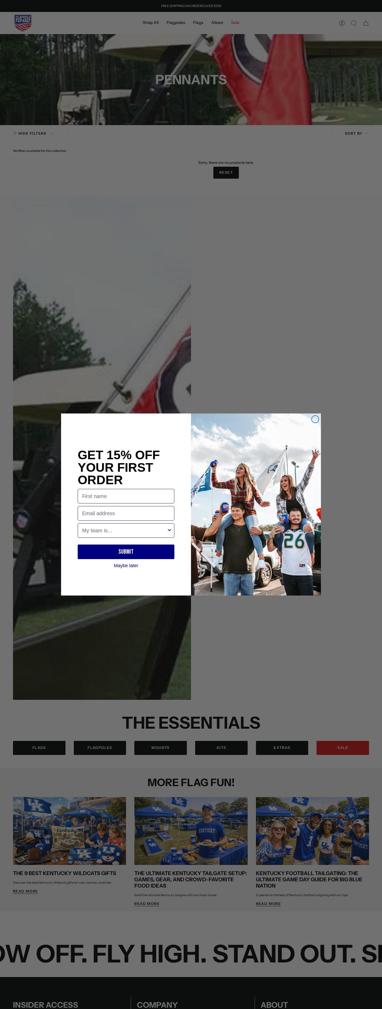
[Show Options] (169, 530)
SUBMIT (126, 551)
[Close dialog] (315, 419)
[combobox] (124, 530)
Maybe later (126, 565)
